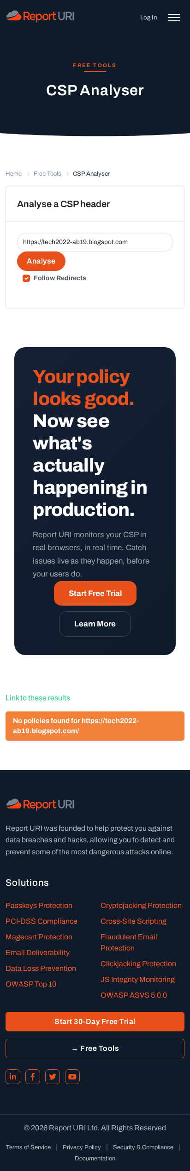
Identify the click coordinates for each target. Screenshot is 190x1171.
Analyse (41, 261)
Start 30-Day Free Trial (95, 1021)
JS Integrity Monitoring (138, 979)
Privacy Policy (82, 1147)
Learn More (95, 623)
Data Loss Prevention (41, 968)
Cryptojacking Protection (141, 905)
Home (14, 174)
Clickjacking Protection (138, 964)
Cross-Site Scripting (133, 921)
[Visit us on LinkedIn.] (13, 1076)
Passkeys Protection (39, 905)
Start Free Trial (95, 593)
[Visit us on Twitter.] (52, 1076)
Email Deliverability (38, 952)
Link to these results (38, 698)
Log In (148, 17)
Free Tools (47, 174)
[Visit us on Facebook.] (32, 1076)
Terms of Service (28, 1147)
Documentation (95, 1158)
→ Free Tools (95, 1048)
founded (72, 828)
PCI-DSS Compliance (41, 921)
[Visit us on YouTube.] (72, 1076)
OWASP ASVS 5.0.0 (134, 995)
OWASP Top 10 (31, 984)
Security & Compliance (143, 1147)
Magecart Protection (39, 937)
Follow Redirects (60, 278)
